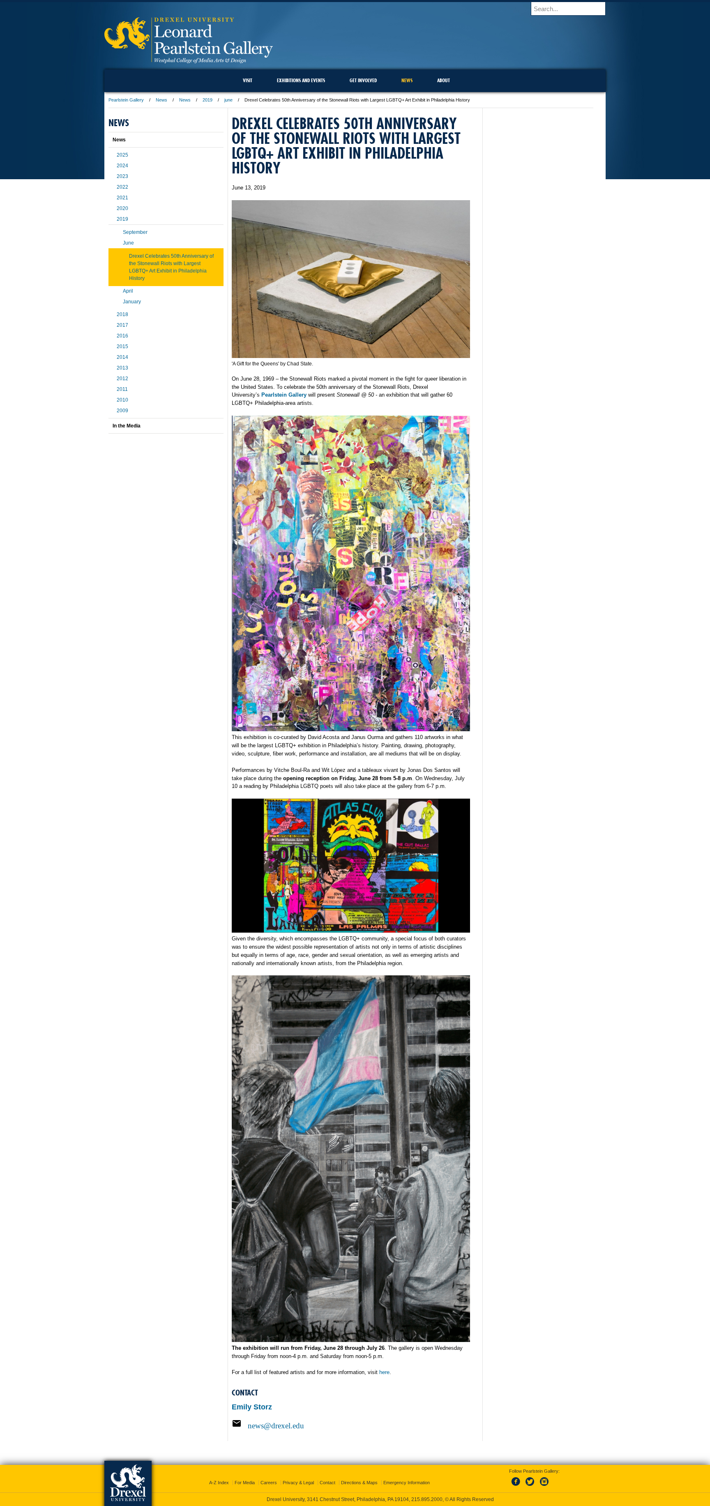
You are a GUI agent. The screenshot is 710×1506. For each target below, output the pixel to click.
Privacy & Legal (298, 1482)
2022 (122, 187)
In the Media (127, 426)
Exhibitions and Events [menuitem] (301, 80)
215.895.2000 (427, 1499)
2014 (122, 357)
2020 (122, 208)
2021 (122, 198)
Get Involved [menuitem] (363, 80)
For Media (245, 1482)
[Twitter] (531, 1486)
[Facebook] (517, 1486)
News (161, 99)
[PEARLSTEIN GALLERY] (188, 60)
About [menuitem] (443, 80)
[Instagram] (544, 1486)
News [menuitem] (407, 80)
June (128, 243)
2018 (122, 314)
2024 (122, 166)
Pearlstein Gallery (126, 99)
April (128, 291)
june (228, 99)
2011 (122, 389)
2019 (207, 99)
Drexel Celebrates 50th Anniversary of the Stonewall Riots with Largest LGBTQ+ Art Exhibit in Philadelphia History (171, 267)
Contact (327, 1482)
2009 (122, 410)
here (384, 1372)
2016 (122, 336)
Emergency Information (406, 1482)
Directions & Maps (359, 1482)
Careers (268, 1482)
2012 (122, 378)
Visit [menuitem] (247, 80)
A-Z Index (219, 1482)
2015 (122, 346)
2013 (122, 368)
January (132, 302)
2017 (122, 325)
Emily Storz (252, 1407)
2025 (122, 155)
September (135, 232)
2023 (122, 176)
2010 (122, 400)
